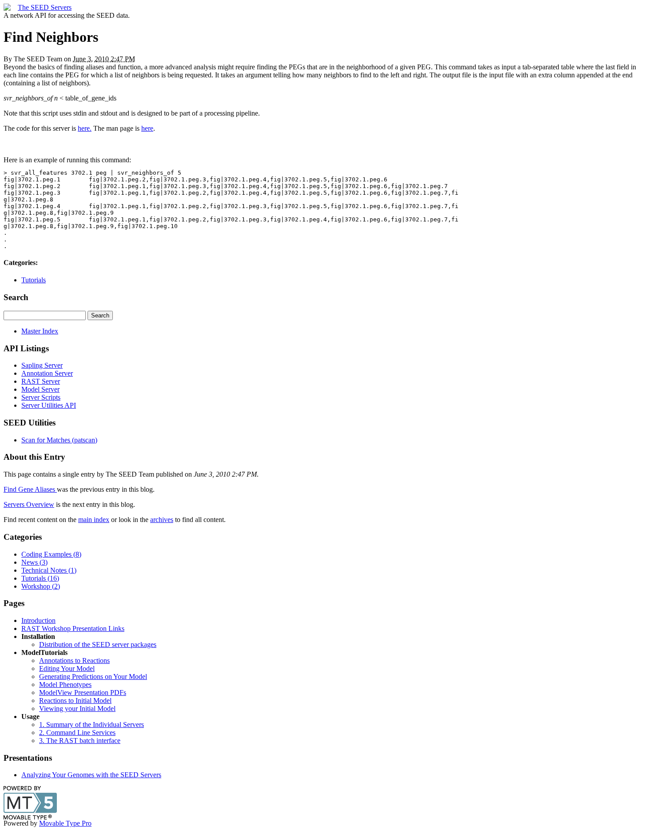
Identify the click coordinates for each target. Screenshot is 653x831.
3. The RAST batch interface (79, 740)
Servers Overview (29, 504)
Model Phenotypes (65, 684)
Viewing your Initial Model (77, 708)
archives (161, 519)
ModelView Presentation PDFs (82, 692)
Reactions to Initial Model (75, 700)
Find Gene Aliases (30, 489)
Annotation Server (47, 373)
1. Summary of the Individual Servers (91, 724)
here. (85, 128)
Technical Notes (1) (48, 570)
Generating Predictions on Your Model (93, 676)
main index (93, 519)
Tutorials (33, 280)
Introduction (38, 620)
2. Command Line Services (77, 732)
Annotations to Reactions (74, 660)
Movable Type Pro (65, 823)
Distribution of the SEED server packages (97, 644)
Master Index (39, 331)
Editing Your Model (67, 668)
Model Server (40, 389)
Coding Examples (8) (51, 554)
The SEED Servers (45, 7)
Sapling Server (42, 365)
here (147, 128)
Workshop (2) (40, 586)
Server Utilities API (48, 405)
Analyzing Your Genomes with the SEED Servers (91, 775)
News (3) (34, 562)
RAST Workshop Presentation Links (72, 628)
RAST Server (40, 381)
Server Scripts (40, 397)
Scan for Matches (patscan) (59, 440)
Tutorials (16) (40, 578)
